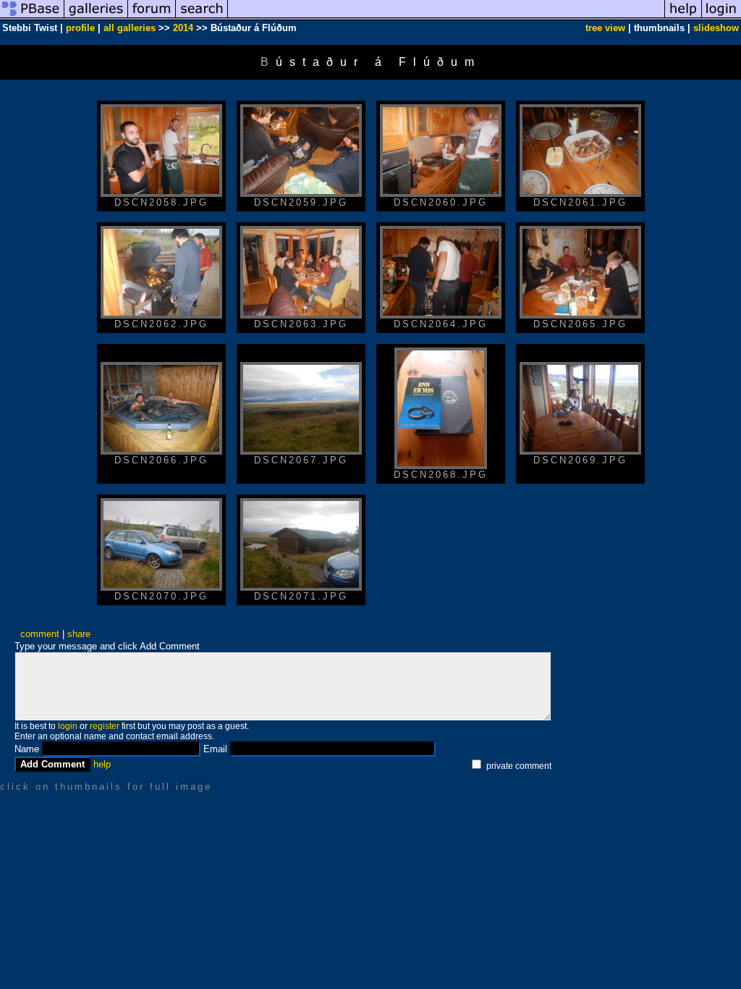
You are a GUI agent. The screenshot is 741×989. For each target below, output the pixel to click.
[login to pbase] (721, 17)
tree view (605, 27)
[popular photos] (446, 17)
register (104, 726)
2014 (183, 27)
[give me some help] (683, 17)
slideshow (716, 27)
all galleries (129, 27)
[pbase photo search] (202, 17)
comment (39, 633)
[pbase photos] (32, 17)
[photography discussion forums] (152, 17)
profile (80, 27)
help (102, 764)
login (67, 726)
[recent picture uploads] (96, 17)
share (78, 633)
